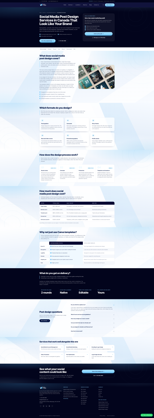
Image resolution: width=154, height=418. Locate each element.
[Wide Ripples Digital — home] (42, 5)
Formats (49, 49)
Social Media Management (51, 12)
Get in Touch (109, 4)
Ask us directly (44, 320)
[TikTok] (52, 406)
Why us (63, 49)
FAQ (74, 49)
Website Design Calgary (103, 409)
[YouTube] (49, 406)
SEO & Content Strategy (68, 391)
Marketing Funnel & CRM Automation (70, 396)
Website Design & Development (69, 389)
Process (54, 49)
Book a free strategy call (97, 371)
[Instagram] (43, 406)
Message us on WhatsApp (99, 37)
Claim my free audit (98, 33)
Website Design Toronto (103, 402)
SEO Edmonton (84, 398)
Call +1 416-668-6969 (98, 375)
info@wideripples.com (54, 1)
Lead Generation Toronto (103, 407)
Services (44, 12)
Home (40, 12)
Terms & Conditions (111, 415)
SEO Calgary (83, 391)
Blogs (99, 394)
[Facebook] (40, 406)
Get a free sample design (46, 40)
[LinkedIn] (46, 406)
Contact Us (100, 396)
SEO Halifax (83, 403)
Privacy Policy (102, 415)
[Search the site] (103, 5)
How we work (69, 49)
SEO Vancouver (84, 393)
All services (65, 398)
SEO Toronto (83, 389)
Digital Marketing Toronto (103, 405)
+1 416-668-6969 (44, 1)
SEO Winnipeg (84, 400)
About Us (100, 389)
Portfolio (100, 393)
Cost (59, 49)
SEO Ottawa (83, 394)
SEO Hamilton (83, 402)
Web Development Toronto (103, 403)
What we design (43, 49)
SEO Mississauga (84, 396)
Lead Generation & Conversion (69, 394)
